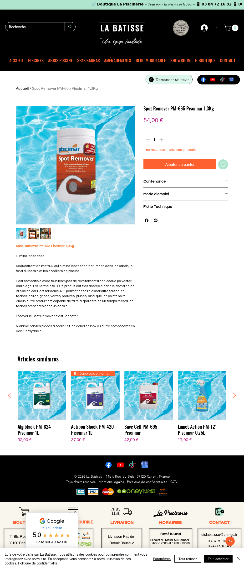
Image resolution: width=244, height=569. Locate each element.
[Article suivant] (234, 395)
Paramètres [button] (162, 558)
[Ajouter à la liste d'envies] (223, 164)
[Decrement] (147, 139)
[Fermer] (238, 558)
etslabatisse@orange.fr (219, 534)
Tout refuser (187, 558)
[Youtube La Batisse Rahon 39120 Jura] (120, 465)
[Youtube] (213, 80)
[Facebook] (203, 80)
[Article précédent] (9, 395)
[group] (122, 410)
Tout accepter (218, 558)
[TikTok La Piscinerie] (132, 465)
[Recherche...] (70, 26)
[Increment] (161, 139)
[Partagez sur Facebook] (146, 220)
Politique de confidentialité (37, 563)
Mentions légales (111, 482)
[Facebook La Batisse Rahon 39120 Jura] (108, 465)
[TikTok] (222, 80)
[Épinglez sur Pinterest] (155, 220)
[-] (204, 28)
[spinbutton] (154, 139)
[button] (232, 28)
